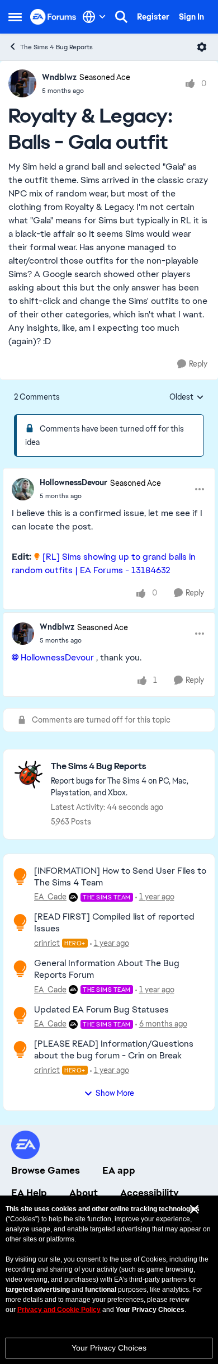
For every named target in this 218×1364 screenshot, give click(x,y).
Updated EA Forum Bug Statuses (101, 1009)
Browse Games (45, 1170)
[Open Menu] (202, 47)
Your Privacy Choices (109, 1347)
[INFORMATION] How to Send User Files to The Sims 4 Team (120, 876)
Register (153, 17)
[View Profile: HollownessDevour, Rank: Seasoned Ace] (23, 489)
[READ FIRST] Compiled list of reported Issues (114, 922)
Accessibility (149, 1193)
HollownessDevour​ (57, 657)
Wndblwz (59, 77)
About (83, 1193)
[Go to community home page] (53, 16)
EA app (118, 1170)
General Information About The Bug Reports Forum (106, 969)
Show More (115, 1093)
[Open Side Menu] (15, 16)
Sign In (191, 17)
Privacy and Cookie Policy (59, 1310)
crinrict (47, 943)
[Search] (121, 17)
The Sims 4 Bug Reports (56, 47)
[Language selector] (94, 17)
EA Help (29, 1193)
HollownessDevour (73, 482)
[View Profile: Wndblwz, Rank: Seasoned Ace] (22, 83)
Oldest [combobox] (186, 397)
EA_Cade (50, 897)
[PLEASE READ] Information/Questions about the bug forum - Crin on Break (113, 1049)
